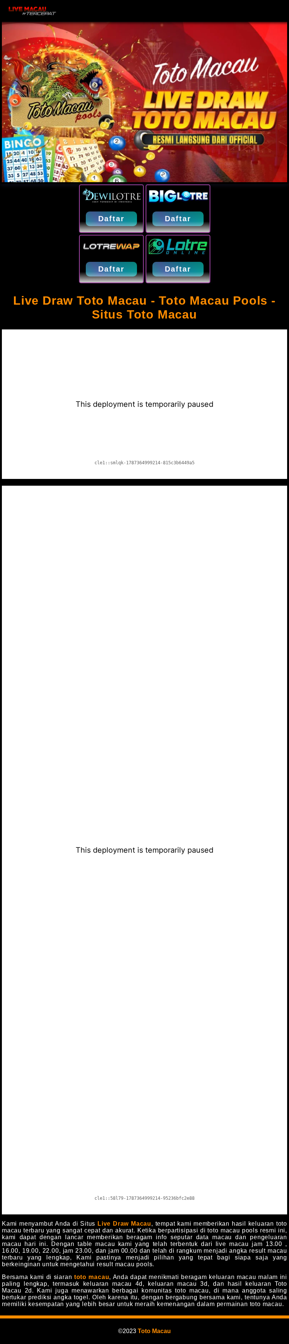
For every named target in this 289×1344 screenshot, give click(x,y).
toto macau (92, 1277)
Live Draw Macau (124, 1223)
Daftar (111, 218)
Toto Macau (154, 1331)
